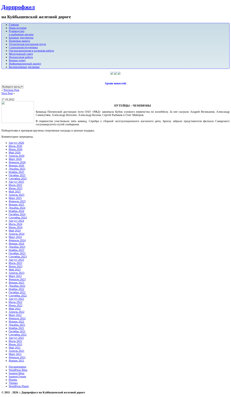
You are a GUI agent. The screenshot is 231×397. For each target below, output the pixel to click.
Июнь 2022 (15, 305)
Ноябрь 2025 (16, 172)
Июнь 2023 (15, 266)
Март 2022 (15, 315)
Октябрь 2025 (17, 175)
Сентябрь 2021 (18, 334)
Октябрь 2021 (17, 331)
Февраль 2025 (17, 201)
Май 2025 (15, 191)
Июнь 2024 (15, 227)
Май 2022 (15, 308)
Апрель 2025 (16, 194)
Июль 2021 (15, 341)
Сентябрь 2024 (18, 217)
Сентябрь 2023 (18, 256)
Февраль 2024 (17, 240)
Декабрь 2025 (17, 168)
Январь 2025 (16, 204)
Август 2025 (16, 181)
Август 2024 (16, 220)
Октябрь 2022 (17, 292)
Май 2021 (15, 347)
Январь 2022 (16, 321)
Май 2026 (15, 152)
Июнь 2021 (15, 344)
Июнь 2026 (15, 149)
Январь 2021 (16, 360)
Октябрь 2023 (17, 253)
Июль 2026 (15, 146)
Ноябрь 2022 (16, 289)
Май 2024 (15, 230)
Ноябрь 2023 (16, 250)
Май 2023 (15, 269)
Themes (13, 383)
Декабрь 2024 (17, 207)
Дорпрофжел (18, 7)
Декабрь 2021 (17, 324)
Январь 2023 (16, 282)
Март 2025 (15, 198)
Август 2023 (16, 259)
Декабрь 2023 (17, 246)
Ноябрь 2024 (16, 211)
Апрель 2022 (16, 311)
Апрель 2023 (16, 272)
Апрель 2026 (16, 155)
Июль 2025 (15, 185)
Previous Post (11, 90)
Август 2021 (16, 337)
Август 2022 (16, 298)
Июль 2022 (15, 302)
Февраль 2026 (17, 162)
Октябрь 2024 (17, 214)
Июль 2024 (15, 224)
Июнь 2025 (15, 188)
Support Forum (17, 376)
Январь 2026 (16, 165)
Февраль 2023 (17, 279)
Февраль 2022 (17, 318)
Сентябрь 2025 (18, 178)
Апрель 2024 (16, 233)
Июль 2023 (15, 263)
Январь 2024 (16, 243)
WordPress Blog (18, 370)
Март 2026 (15, 159)
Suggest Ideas (16, 373)
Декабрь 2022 (17, 285)
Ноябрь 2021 (16, 328)
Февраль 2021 (17, 357)
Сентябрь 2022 (18, 295)
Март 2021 (15, 354)
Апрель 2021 (16, 350)
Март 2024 (15, 237)
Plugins (13, 379)
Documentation (17, 366)
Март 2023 (15, 276)
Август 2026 (16, 142)
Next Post (7, 93)
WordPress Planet (19, 386)
